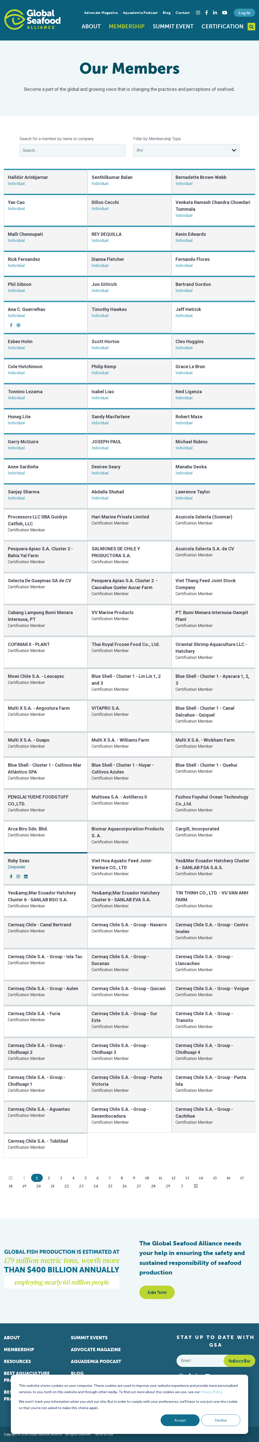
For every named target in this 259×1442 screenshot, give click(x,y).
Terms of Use (103, 1434)
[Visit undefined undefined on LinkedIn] (26, 876)
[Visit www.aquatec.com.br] (18, 325)
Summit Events (89, 1338)
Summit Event (173, 26)
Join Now (157, 1292)
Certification (223, 26)
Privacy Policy (211, 1392)
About (91, 26)
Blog (166, 13)
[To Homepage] (32, 19)
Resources (17, 1361)
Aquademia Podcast (140, 13)
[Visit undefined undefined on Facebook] (11, 876)
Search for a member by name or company (56, 138)
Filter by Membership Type (157, 138)
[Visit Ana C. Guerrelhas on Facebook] (11, 325)
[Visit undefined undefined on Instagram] (18, 876)
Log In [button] (244, 12)
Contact (182, 13)
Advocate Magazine (101, 13)
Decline (221, 1420)
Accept (180, 1420)
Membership (127, 26)
